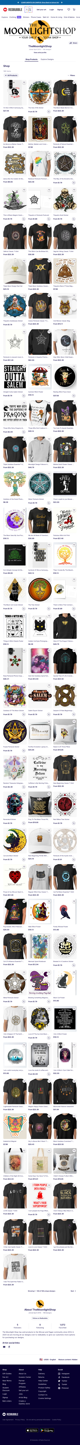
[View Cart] (74, 9)
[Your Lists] (68, 9)
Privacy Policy (20, 1419)
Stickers (26, 17)
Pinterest (65, 1388)
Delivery (41, 1374)
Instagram (65, 1374)
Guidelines (42, 1384)
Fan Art (5, 1377)
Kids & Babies (69, 17)
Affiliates (22, 1387)
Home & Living (56, 17)
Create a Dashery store (24, 1402)
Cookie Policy (56, 1419)
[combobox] (28, 9)
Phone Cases (36, 17)
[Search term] (30, 9)
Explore (5, 17)
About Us (22, 1374)
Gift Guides (6, 1374)
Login (4, 1394)
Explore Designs (47, 59)
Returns (41, 1377)
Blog (4, 1384)
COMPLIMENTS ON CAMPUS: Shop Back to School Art (40, 2)
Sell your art (23, 1390)
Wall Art (46, 17)
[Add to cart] (48, 111)
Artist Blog (23, 1397)
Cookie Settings (44, 1398)
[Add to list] (24, 82)
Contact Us (42, 1395)
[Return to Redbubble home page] (12, 10)
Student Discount (5, 1389)
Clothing (14, 17)
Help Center (43, 1381)
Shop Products (32, 59)
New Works (6, 1381)
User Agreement (8, 1419)
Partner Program (22, 1382)
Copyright (42, 1391)
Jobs (21, 1394)
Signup (5, 1397)
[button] (40, 2)
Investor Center (25, 1377)
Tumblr (64, 1384)
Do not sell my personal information (38, 1419)
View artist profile (40, 52)
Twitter (64, 1381)
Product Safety (44, 1388)
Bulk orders (6, 1401)
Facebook (65, 1377)
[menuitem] (5, 17)
